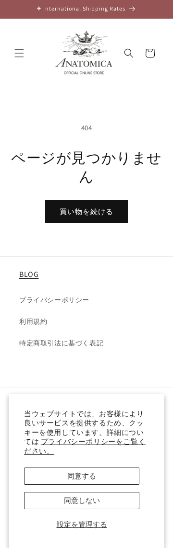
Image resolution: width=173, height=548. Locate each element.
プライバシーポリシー (54, 300)
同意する (81, 475)
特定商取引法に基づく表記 (61, 343)
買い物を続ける (86, 211)
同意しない (82, 500)
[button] (19, 53)
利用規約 (33, 321)
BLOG (28, 274)
